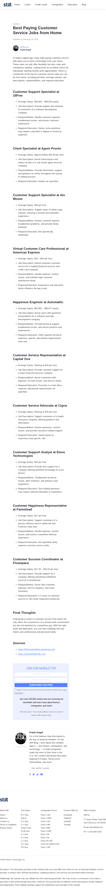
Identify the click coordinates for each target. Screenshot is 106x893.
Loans (27, 4)
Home (17, 4)
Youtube (67, 824)
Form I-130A (46, 818)
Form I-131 (45, 821)
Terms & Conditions (8, 824)
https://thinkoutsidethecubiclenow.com (36, 649)
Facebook (68, 815)
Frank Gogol (36, 732)
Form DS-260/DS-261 (50, 844)
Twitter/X (67, 818)
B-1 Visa (24, 815)
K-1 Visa (24, 837)
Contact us (4, 821)
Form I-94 (45, 837)
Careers (16, 24)
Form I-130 (45, 815)
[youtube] (41, 774)
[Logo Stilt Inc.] (7, 4)
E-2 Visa (24, 821)
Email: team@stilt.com (93, 827)
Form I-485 (45, 824)
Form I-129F (46, 831)
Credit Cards (41, 4)
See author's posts (40, 768)
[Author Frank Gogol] (21, 745)
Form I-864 (45, 828)
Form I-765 (45, 847)
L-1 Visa (24, 841)
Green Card (26, 828)
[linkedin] (38, 774)
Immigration (57, 4)
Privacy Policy (6, 828)
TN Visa (24, 847)
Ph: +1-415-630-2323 (92, 832)
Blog (84, 4)
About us (3, 818)
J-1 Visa (24, 834)
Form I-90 (45, 834)
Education (72, 4)
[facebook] (30, 774)
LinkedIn (67, 821)
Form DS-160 (46, 841)
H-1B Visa (25, 831)
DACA (23, 818)
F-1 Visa (24, 824)
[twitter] (34, 774)
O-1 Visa (24, 844)
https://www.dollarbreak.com (32, 654)
